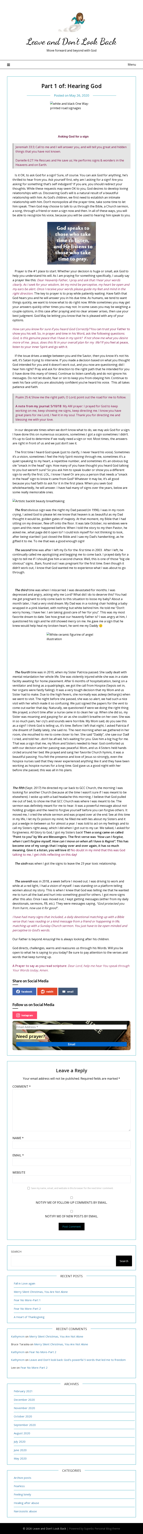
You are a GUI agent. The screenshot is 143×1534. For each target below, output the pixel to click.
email (70, 991)
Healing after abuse (26, 1503)
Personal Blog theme (107, 1528)
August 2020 (22, 1433)
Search (16, 1251)
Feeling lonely (22, 1494)
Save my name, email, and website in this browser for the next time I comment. (72, 1188)
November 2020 (24, 1408)
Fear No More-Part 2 (27, 1308)
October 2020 (23, 1416)
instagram (27, 1015)
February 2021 (23, 1391)
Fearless (19, 1486)
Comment (21, 1086)
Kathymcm (18, 1336)
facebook (26, 991)
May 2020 (20, 1458)
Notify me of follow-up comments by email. (71, 1203)
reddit (49, 991)
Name (18, 1138)
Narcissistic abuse (25, 1511)
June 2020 (20, 1450)
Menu (132, 64)
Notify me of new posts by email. (71, 1216)
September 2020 (25, 1425)
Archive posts (22, 1477)
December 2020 (24, 1399)
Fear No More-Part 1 (27, 1300)
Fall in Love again (24, 1283)
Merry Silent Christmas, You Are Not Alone (41, 1292)
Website (18, 1172)
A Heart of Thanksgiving (29, 1317)
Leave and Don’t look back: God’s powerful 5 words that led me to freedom (77, 1360)
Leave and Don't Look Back (71, 41)
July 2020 (20, 1441)
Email (18, 1155)
